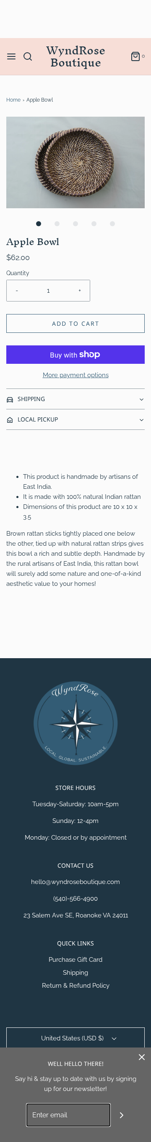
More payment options (76, 375)
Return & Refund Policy (75, 985)
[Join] (121, 1115)
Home (13, 100)
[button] (75, 162)
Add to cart (75, 323)
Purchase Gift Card (75, 959)
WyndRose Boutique (75, 56)
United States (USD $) (73, 1038)
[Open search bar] (31, 56)
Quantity (17, 273)
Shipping (75, 972)
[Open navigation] (11, 56)
